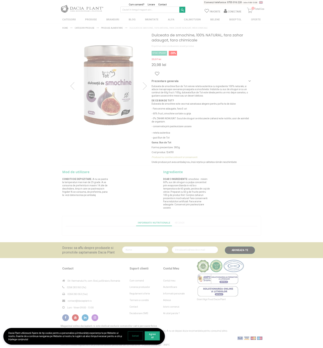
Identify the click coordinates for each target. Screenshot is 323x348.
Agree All (152, 336)
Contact (162, 4)
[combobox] (153, 10)
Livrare (151, 4)
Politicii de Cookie (38, 339)
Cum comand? (136, 4)
